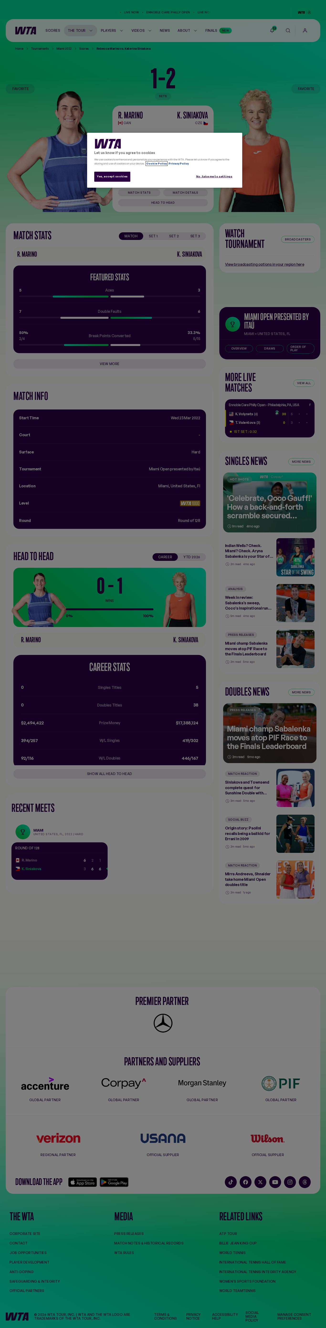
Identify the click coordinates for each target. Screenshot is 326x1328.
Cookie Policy (156, 163)
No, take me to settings (214, 176)
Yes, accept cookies (112, 176)
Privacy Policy (178, 163)
